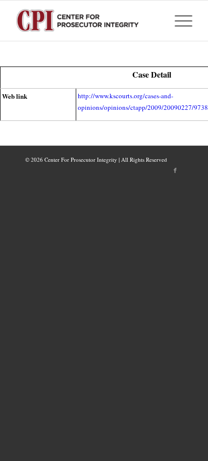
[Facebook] (175, 170)
